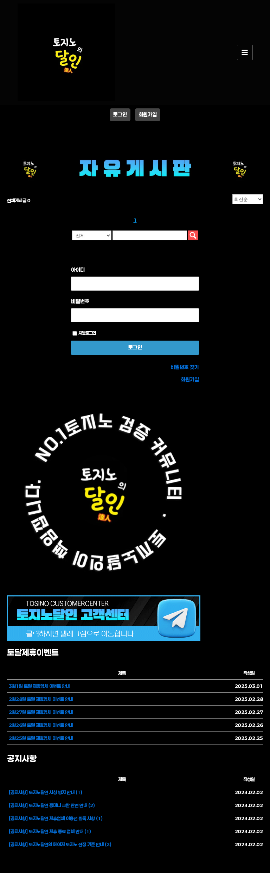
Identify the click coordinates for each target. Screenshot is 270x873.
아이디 (78, 269)
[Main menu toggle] (244, 52)
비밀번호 (80, 301)
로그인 (120, 115)
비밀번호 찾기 (185, 367)
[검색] (193, 235)
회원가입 (148, 115)
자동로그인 (87, 333)
